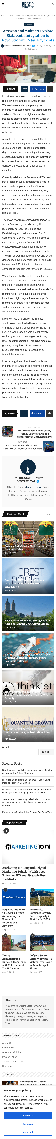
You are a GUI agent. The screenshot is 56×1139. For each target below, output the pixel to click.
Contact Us (8, 1048)
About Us (7, 1043)
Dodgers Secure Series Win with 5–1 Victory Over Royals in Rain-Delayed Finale (41, 962)
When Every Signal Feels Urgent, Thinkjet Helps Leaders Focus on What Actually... (27, 695)
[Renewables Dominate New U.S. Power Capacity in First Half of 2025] (42, 897)
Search (5, 747)
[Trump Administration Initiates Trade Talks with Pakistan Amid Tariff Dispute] (14, 943)
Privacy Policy (9, 1057)
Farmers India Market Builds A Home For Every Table (27, 812)
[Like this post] (25, 89)
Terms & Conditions (12, 1062)
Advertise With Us (11, 1052)
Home (3, 15)
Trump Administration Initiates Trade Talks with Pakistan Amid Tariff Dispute (14, 962)
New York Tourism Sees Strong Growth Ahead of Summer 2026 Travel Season (27, 622)
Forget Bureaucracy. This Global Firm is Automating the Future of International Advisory (13, 917)
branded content (34, 487)
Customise (28, 1124)
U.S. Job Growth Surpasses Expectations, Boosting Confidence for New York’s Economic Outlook (28, 657)
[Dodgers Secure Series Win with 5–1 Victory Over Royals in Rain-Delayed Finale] (42, 943)
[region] (28, 1112)
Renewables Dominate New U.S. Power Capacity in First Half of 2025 (40, 914)
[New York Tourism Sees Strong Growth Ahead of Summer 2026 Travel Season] (28, 613)
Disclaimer (8, 1066)
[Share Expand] (50, 89)
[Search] (52, 4)
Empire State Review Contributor (19, 46)
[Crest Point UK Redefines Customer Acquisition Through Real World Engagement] (28, 576)
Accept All (28, 1115)
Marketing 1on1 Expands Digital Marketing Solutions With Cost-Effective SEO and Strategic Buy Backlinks (24, 873)
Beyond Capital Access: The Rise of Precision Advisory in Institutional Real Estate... (27, 732)
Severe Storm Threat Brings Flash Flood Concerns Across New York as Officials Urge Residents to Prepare (26, 802)
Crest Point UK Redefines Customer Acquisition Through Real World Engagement (25, 583)
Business (28, 24)
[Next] (50, 514)
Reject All (28, 1132)
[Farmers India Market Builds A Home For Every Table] (28, 539)
